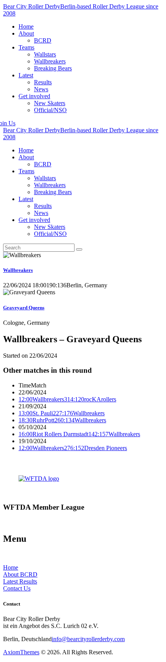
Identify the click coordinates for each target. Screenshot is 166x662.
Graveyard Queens (23, 308)
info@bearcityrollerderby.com (88, 639)
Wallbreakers (18, 270)
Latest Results (20, 581)
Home (10, 567)
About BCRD (20, 574)
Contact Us (16, 588)
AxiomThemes (21, 652)
